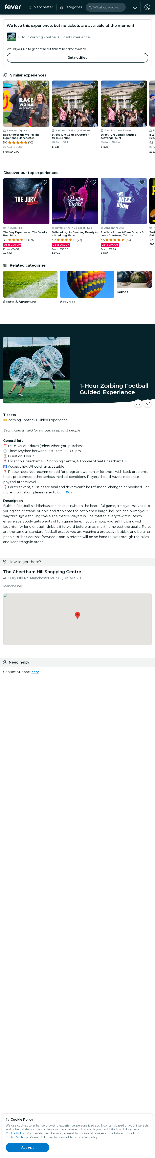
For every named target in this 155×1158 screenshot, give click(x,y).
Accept (27, 1147)
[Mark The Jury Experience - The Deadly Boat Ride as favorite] (44, 182)
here (35, 672)
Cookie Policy (15, 1133)
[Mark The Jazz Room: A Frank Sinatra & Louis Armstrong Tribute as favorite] (142, 182)
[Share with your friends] (138, 403)
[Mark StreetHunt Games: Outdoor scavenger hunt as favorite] (142, 84)
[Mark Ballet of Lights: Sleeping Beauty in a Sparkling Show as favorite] (93, 182)
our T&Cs (64, 492)
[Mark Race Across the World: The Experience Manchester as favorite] (44, 84)
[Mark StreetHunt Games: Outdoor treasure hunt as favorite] (93, 84)
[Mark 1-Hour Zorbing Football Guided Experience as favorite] (148, 403)
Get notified (77, 58)
